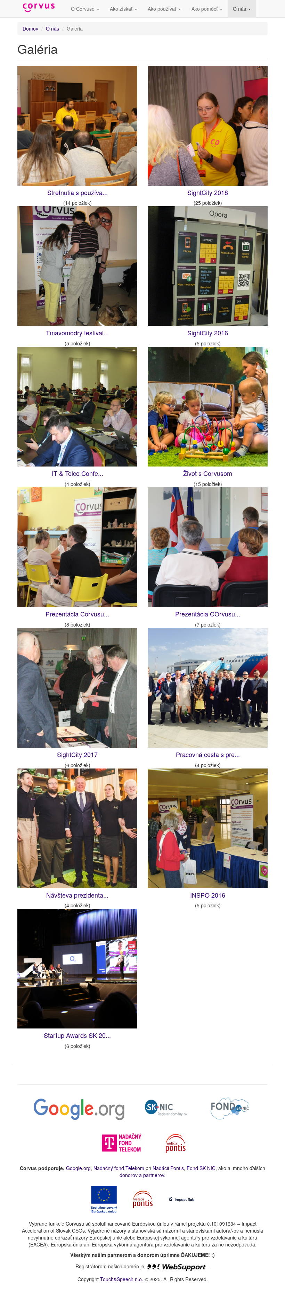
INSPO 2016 (207, 894)
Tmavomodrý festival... (77, 332)
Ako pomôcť (205, 8)
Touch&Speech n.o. (121, 1279)
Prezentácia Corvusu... (77, 613)
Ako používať (163, 8)
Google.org (78, 1168)
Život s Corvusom (207, 473)
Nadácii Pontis (168, 1168)
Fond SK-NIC (201, 1168)
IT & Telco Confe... (77, 473)
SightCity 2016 (207, 332)
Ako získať (122, 8)
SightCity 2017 (77, 754)
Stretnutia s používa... (77, 192)
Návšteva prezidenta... (77, 894)
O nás (240, 8)
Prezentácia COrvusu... (207, 613)
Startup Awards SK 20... (77, 1035)
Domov (30, 28)
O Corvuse (83, 8)
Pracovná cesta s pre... (208, 754)
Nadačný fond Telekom (118, 1168)
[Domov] (41, 8)
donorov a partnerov (142, 1174)
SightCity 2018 (207, 192)
